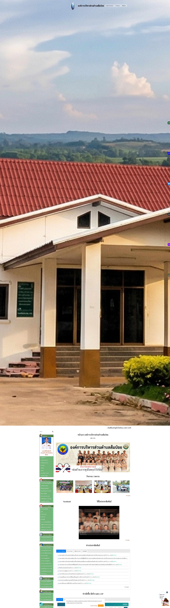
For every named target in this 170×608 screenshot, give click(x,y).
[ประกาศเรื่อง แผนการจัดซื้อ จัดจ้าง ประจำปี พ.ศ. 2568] (58, 583)
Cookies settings (93, 605)
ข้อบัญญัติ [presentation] (85, 551)
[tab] (61, 551)
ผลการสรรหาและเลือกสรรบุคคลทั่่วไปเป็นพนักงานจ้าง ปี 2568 (71, 580)
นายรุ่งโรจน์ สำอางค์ (46, 451)
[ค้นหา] (52, 432)
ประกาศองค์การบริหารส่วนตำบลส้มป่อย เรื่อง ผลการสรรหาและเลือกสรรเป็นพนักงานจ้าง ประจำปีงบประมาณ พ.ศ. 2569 (82, 555)
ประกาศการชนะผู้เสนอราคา (64, 570)
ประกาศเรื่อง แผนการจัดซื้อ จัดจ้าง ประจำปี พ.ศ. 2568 (69, 583)
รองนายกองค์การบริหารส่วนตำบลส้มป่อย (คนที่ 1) (46, 453)
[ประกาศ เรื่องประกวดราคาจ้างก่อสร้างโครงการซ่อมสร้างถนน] (58, 574)
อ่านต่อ (128, 495)
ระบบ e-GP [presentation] (59, 599)
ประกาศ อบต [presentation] (69, 551)
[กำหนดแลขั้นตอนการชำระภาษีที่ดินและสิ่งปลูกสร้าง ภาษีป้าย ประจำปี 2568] (58, 577)
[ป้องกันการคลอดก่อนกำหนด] (58, 568)
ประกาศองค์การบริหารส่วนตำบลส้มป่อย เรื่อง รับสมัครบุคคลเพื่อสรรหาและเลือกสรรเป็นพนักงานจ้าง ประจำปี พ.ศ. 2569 (82, 561)
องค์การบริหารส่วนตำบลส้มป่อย (90, 5)
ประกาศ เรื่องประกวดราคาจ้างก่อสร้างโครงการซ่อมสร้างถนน (70, 573)
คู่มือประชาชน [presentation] (77, 551)
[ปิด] (167, 592)
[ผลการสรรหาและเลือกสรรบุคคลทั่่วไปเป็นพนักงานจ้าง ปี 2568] (58, 580)
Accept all (101, 605)
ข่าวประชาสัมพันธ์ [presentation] (61, 551)
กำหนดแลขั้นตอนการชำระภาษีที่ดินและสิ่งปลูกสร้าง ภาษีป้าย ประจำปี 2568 (73, 577)
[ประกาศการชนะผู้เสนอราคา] (58, 571)
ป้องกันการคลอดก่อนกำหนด (64, 567)
